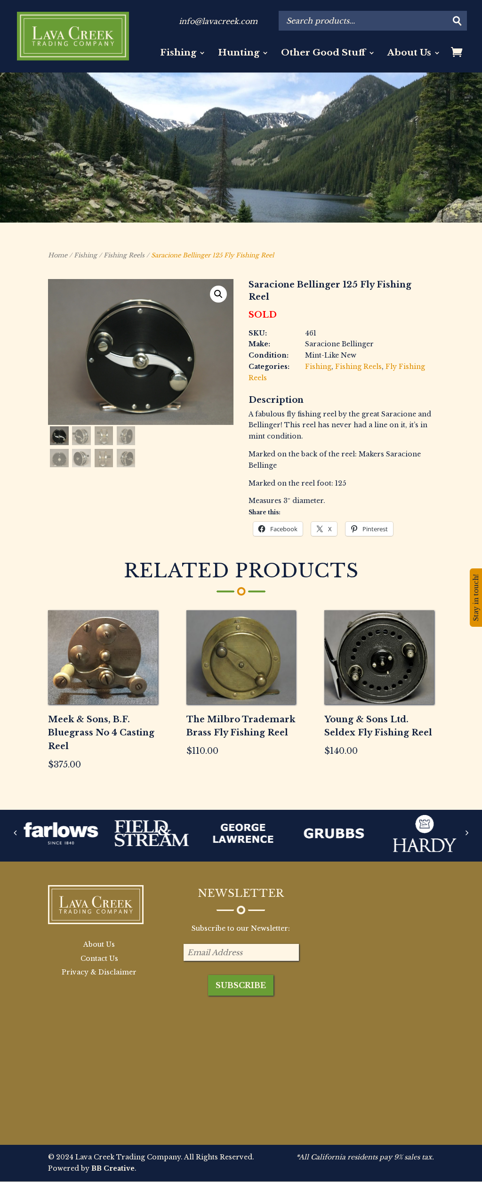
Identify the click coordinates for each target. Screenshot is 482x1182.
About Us (409, 53)
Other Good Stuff (323, 53)
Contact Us (99, 958)
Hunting (238, 53)
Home (57, 255)
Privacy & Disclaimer (99, 972)
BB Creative (113, 1168)
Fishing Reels (124, 255)
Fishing (178, 53)
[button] (218, 294)
